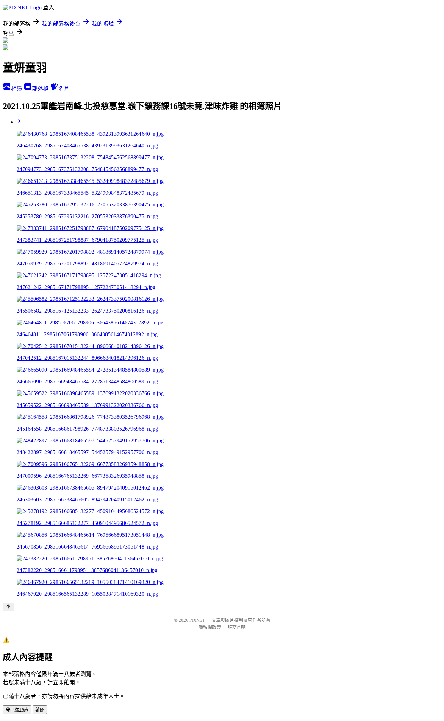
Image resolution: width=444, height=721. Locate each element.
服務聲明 (237, 627)
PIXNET (197, 620)
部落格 (41, 89)
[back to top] (8, 607)
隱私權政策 (209, 627)
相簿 (17, 89)
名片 (63, 89)
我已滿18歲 (17, 710)
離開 (39, 710)
